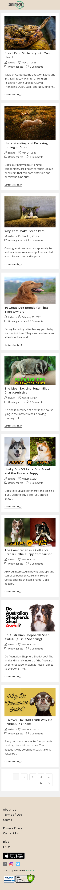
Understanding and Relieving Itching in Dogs (26, 145)
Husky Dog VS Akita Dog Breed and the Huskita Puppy (27, 471)
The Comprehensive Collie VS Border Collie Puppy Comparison (28, 552)
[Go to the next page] (49, 783)
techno (11, 62)
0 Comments (36, 66)
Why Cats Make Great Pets (24, 231)
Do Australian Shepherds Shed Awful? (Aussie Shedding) (26, 637)
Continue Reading (13, 95)
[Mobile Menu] (57, 5)
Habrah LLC (32, 870)
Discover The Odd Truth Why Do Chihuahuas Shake (28, 722)
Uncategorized (15, 66)
